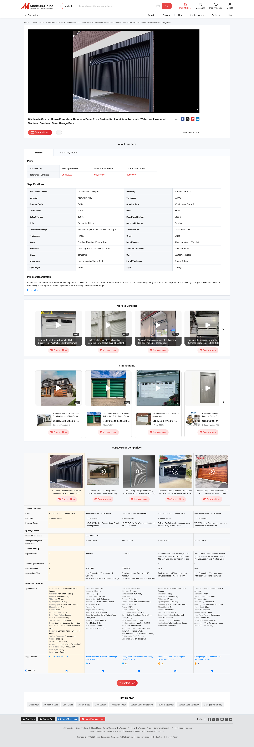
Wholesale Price (144, 728)
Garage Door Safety (213, 704)
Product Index (177, 728)
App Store (29, 719)
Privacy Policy (172, 737)
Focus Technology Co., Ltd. (106, 737)
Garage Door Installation (142, 704)
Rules (230, 15)
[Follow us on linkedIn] (230, 719)
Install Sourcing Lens (94, 719)
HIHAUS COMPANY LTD (58, 656)
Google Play (47, 719)
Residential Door (118, 704)
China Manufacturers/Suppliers (103, 728)
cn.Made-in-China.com (155, 731)
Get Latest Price (190, 132)
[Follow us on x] (213, 719)
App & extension (197, 15)
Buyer (165, 15)
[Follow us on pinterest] (226, 719)
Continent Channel (161, 728)
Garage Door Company (188, 704)
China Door (34, 704)
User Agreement (143, 737)
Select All (31, 670)
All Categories (31, 15)
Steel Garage (100, 704)
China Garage (83, 704)
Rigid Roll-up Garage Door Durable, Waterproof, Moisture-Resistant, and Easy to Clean (139, 493)
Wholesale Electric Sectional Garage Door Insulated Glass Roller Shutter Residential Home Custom (175, 493)
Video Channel (38, 22)
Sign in (230, 7)
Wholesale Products (127, 728)
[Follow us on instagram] (217, 719)
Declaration (157, 737)
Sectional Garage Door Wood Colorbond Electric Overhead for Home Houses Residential (212, 493)
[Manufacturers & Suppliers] (37, 6)
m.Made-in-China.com (134, 731)
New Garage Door (166, 704)
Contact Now (41, 132)
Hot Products (67, 728)
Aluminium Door (51, 704)
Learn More (33, 290)
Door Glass (68, 704)
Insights (189, 728)
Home (26, 22)
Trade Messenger (67, 719)
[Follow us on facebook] (209, 719)
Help (180, 15)
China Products (82, 728)
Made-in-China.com (114, 731)
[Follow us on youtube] (222, 719)
